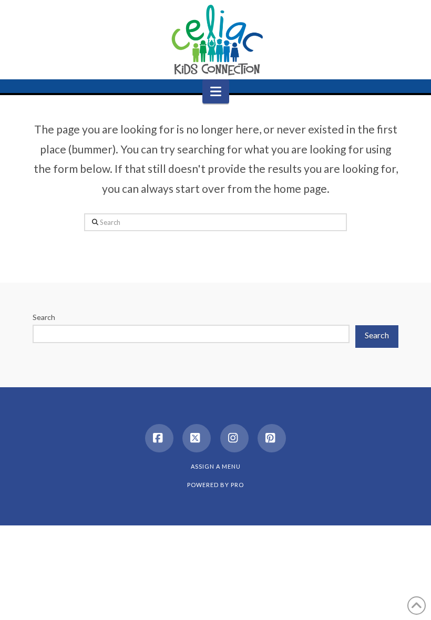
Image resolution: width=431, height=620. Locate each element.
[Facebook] (159, 438)
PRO (237, 484)
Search (44, 317)
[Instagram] (234, 438)
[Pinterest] (272, 438)
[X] (196, 438)
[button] (215, 91)
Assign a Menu (216, 466)
